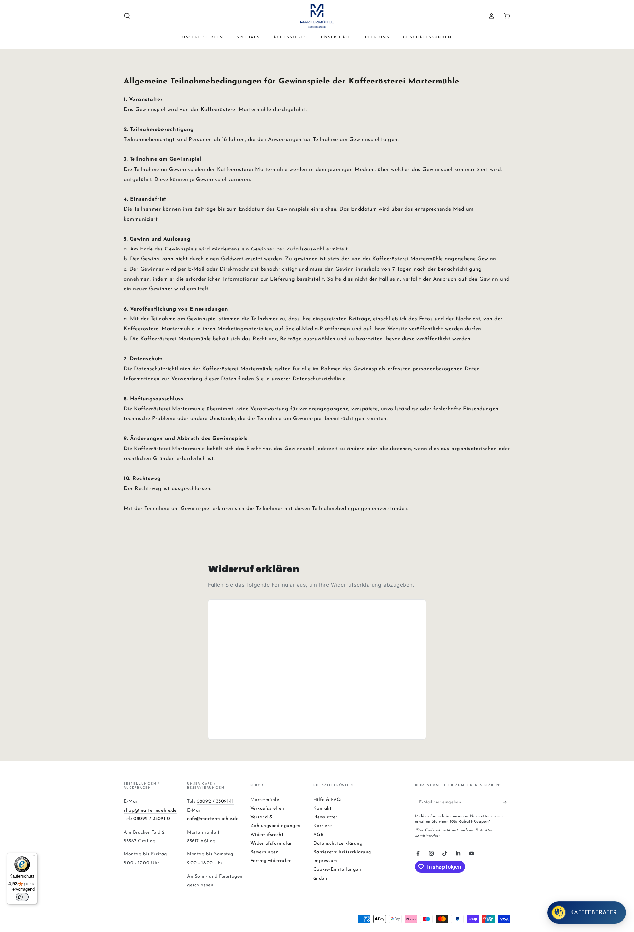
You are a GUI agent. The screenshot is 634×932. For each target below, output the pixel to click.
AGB (318, 834)
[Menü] (33, 857)
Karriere (322, 825)
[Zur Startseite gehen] (317, 16)
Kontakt (322, 808)
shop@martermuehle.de (150, 810)
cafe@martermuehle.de (212, 818)
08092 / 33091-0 (151, 818)
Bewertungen (264, 852)
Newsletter (325, 817)
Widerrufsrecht (267, 834)
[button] (127, 15)
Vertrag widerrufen (271, 860)
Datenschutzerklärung (338, 843)
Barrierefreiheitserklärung (342, 852)
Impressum (325, 860)
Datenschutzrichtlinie (319, 379)
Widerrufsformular (271, 843)
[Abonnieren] (506, 802)
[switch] (22, 897)
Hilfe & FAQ (327, 799)
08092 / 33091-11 (215, 801)
